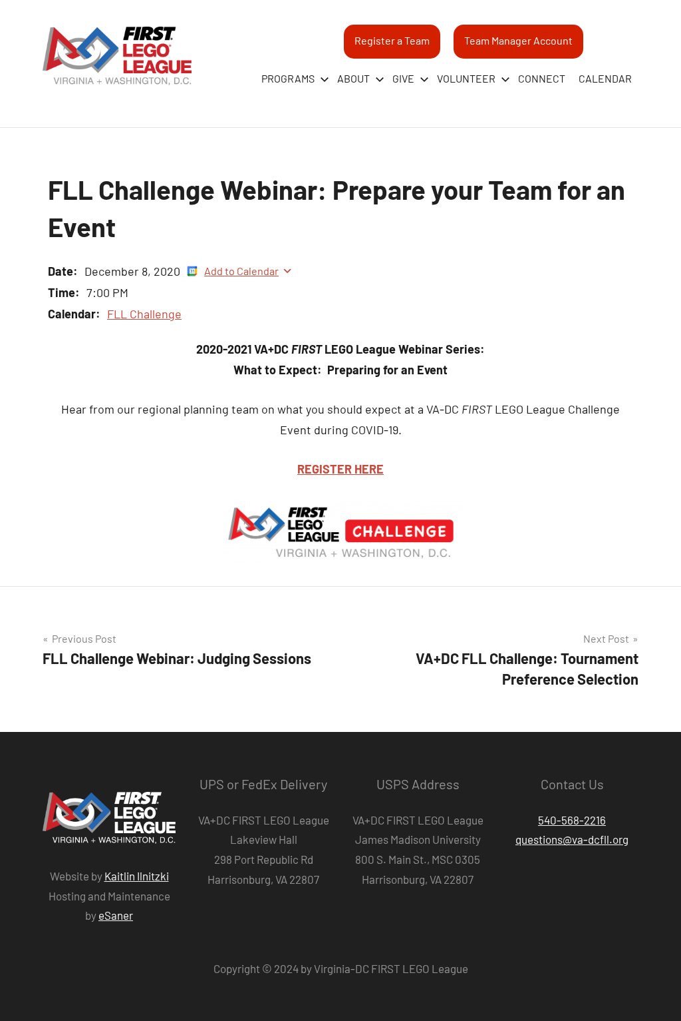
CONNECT (541, 78)
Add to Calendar (241, 270)
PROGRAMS (288, 78)
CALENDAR (605, 78)
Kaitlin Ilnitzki (136, 875)
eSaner (115, 915)
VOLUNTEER (466, 78)
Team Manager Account (518, 40)
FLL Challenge (144, 313)
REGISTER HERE (340, 469)
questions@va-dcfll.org (571, 839)
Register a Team (392, 40)
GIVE (403, 78)
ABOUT (353, 78)
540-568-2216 (572, 820)
